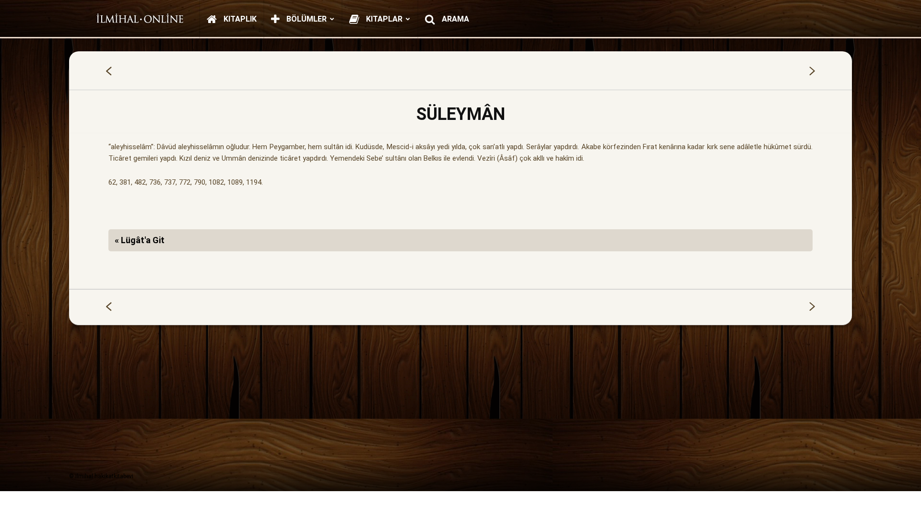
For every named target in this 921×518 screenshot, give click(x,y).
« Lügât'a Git (140, 240)
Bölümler (305, 19)
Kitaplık (239, 19)
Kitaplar (383, 19)
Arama (454, 19)
